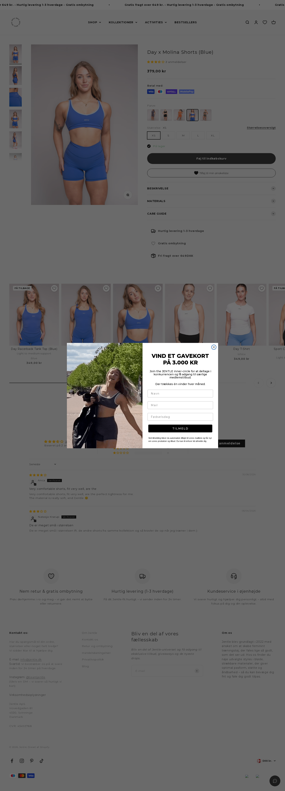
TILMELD (180, 428)
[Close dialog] (214, 347)
